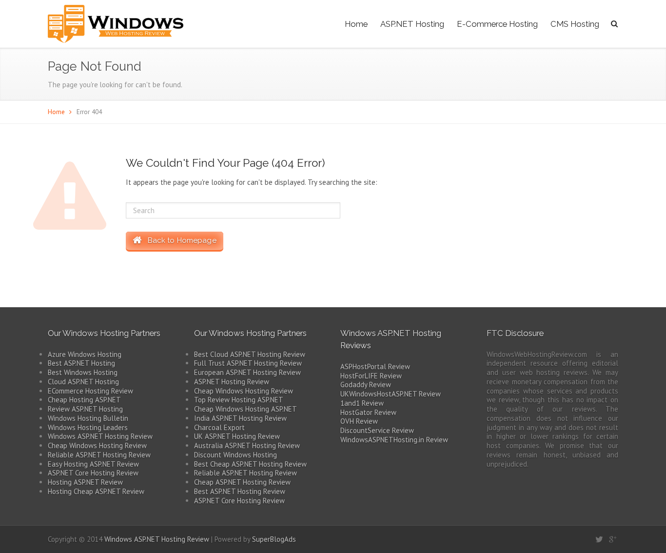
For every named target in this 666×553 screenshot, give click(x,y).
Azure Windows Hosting (84, 354)
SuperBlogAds (274, 539)
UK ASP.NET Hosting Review (237, 436)
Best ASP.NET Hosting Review (239, 491)
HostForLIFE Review (371, 375)
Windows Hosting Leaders (88, 427)
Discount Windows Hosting (235, 454)
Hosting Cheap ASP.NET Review (96, 491)
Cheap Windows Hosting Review (97, 445)
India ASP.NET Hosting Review (240, 418)
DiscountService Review (377, 430)
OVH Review (359, 421)
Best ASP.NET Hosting (81, 363)
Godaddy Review (365, 384)
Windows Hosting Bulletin (88, 418)
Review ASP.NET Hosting (85, 409)
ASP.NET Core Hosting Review (93, 472)
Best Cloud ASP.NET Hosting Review (249, 354)
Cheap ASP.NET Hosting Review (242, 482)
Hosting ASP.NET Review (85, 482)
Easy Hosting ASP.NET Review (93, 464)
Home (356, 24)
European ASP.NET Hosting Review (247, 372)
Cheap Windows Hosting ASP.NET (245, 409)
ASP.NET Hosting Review (231, 381)
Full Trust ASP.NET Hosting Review (248, 363)
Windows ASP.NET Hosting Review (100, 436)
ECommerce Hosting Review (90, 390)
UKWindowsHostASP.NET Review (390, 393)
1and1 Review (362, 403)
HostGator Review (368, 412)
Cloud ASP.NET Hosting (83, 381)
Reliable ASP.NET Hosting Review (99, 454)
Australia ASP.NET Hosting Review (247, 445)
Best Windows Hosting (83, 372)
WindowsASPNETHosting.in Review (394, 439)
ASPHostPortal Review (375, 366)
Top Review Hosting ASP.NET (238, 399)
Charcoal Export (219, 427)
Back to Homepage (178, 240)
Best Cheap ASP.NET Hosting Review (250, 464)
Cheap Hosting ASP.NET (84, 399)
